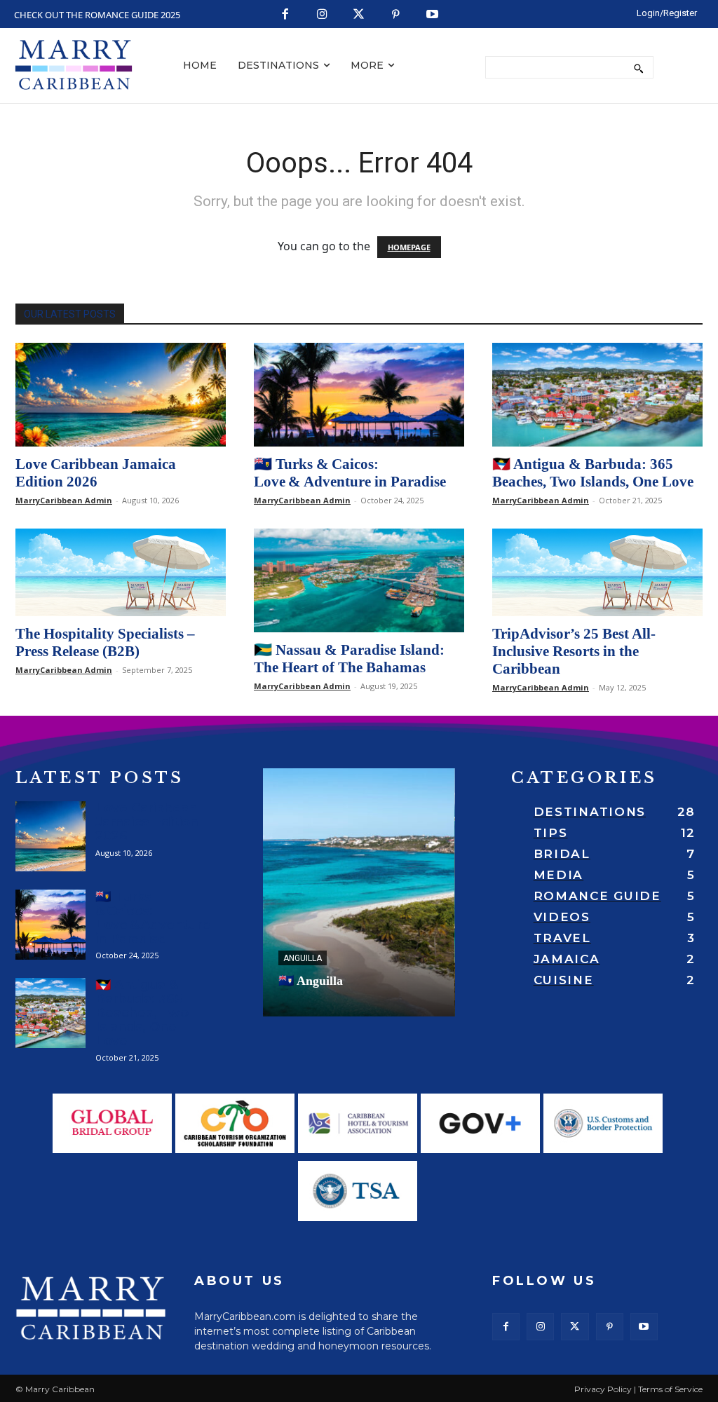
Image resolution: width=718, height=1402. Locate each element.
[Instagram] (322, 15)
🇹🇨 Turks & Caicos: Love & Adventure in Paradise (350, 473)
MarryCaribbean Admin (63, 500)
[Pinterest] (396, 15)
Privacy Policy (603, 1389)
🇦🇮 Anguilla (310, 981)
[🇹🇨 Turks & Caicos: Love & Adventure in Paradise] (359, 395)
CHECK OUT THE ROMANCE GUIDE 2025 (97, 14)
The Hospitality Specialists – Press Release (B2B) (105, 642)
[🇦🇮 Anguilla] (358, 892)
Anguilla (302, 958)
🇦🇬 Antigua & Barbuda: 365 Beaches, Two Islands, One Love (592, 473)
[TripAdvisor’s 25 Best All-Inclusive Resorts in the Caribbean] (597, 572)
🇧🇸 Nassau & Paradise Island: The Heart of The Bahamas (349, 658)
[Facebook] (286, 15)
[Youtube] (433, 15)
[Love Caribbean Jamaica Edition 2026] (120, 395)
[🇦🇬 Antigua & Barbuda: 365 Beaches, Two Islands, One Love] (597, 395)
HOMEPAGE (409, 247)
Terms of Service (670, 1389)
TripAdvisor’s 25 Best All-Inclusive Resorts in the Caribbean (574, 651)
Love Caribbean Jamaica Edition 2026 (95, 473)
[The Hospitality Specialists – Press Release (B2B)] (120, 572)
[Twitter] (359, 15)
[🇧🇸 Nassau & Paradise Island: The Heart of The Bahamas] (359, 580)
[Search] (638, 67)
